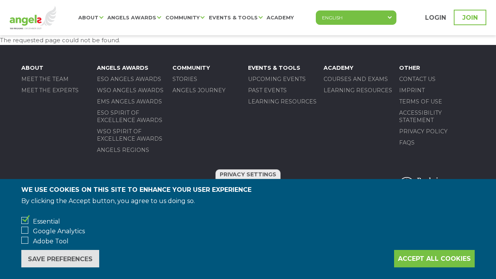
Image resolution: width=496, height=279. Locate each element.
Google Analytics (59, 231)
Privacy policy (423, 131)
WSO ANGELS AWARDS (130, 90)
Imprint (412, 90)
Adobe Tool (51, 241)
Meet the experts (50, 90)
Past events (267, 90)
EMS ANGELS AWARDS (129, 101)
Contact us (417, 79)
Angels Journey (199, 90)
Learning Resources (282, 101)
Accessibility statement (420, 116)
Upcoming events (277, 79)
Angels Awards (131, 18)
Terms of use (420, 101)
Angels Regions (123, 149)
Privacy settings (248, 174)
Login (435, 17)
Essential (46, 221)
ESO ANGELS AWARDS (129, 79)
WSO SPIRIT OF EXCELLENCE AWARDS (129, 135)
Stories (184, 79)
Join (470, 17)
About (88, 18)
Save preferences (60, 259)
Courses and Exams (356, 79)
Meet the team (45, 79)
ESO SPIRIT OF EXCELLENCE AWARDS (129, 116)
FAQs (407, 142)
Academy (280, 18)
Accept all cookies (434, 258)
